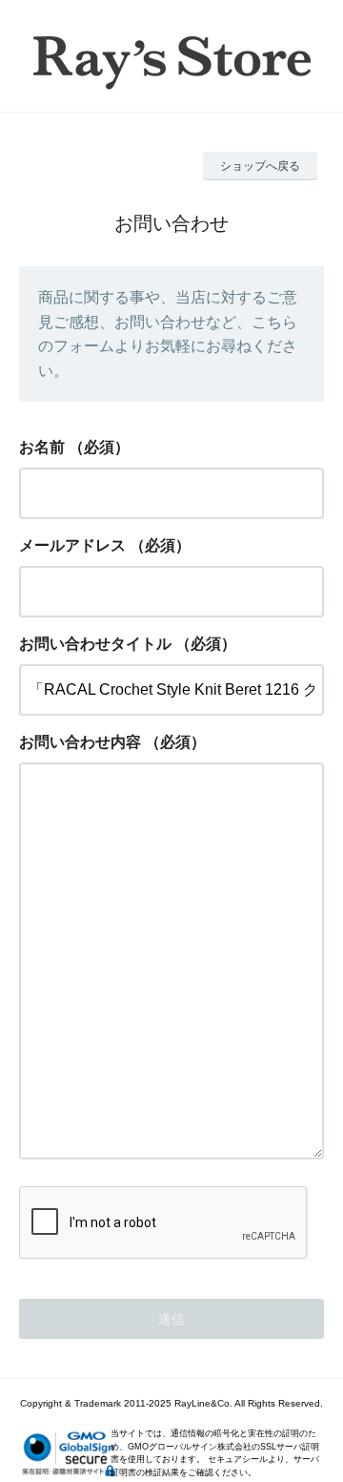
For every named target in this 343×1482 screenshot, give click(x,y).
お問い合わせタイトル (95, 644)
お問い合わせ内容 (80, 742)
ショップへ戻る (260, 166)
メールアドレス (72, 545)
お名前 (42, 447)
